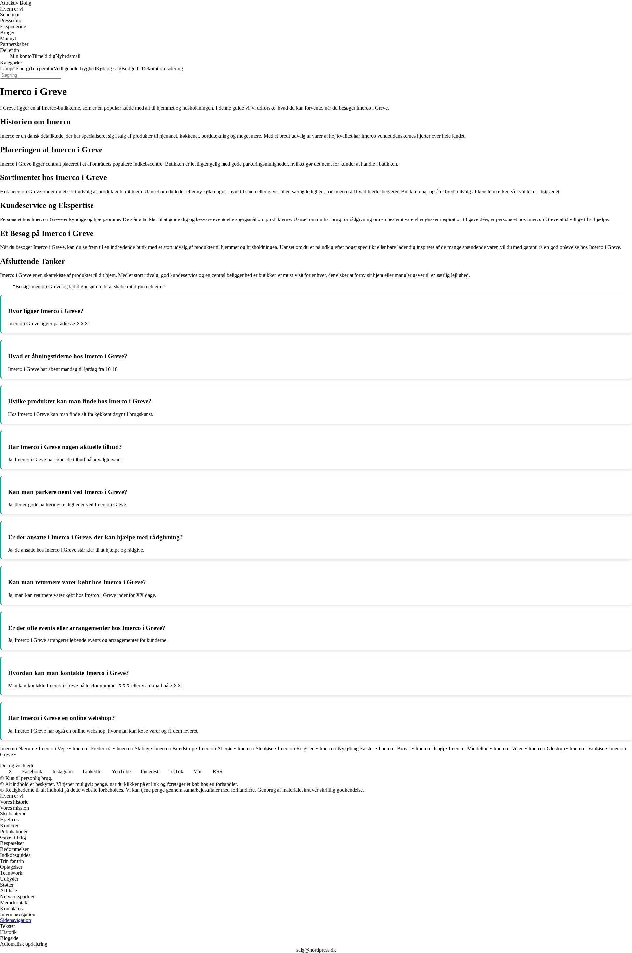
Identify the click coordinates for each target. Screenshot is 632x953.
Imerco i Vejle (53, 748)
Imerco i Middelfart (469, 748)
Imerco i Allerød (216, 748)
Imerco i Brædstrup (174, 748)
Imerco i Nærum (17, 748)
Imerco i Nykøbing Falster (346, 748)
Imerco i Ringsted (296, 748)
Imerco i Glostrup (546, 748)
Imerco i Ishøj (429, 748)
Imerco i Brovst (395, 748)
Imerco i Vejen (508, 748)
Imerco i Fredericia (92, 748)
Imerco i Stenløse (255, 748)
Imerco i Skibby (132, 748)
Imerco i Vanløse (586, 748)
